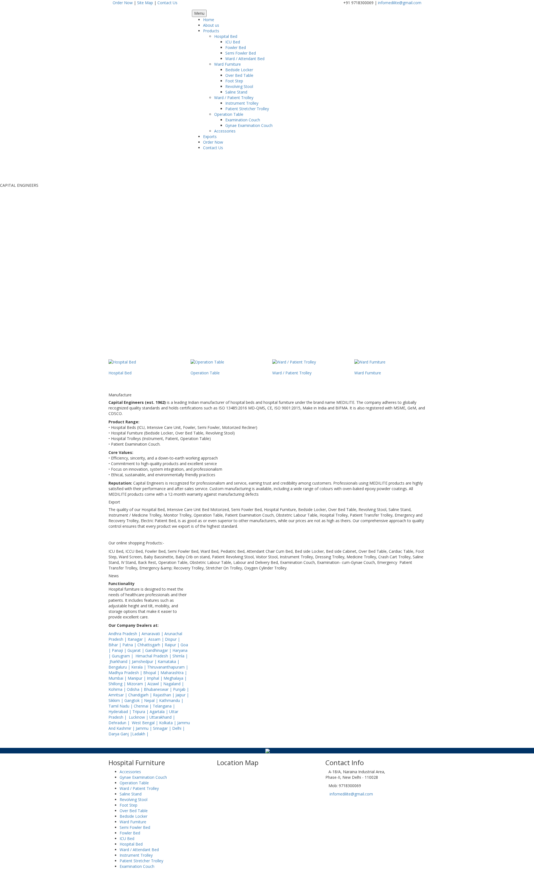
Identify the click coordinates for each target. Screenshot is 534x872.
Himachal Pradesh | (153, 656)
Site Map (145, 2)
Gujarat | (136, 650)
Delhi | (178, 728)
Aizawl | (155, 683)
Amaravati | (153, 633)
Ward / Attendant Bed (244, 58)
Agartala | (159, 711)
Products (211, 30)
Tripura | (141, 711)
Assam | (156, 639)
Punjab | (181, 689)
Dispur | (172, 639)
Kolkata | (168, 722)
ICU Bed (232, 42)
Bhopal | (151, 672)
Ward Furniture (227, 64)
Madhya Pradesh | (125, 672)
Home (208, 19)
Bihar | (115, 644)
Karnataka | (168, 661)
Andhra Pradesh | (125, 633)
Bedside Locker (239, 69)
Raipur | (173, 644)
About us (211, 25)
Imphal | (155, 678)
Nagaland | (173, 683)
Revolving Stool (239, 86)
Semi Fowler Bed (240, 53)
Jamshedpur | (145, 661)
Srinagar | (162, 728)
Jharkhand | (121, 661)
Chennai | (143, 706)
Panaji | (119, 650)
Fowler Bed (235, 47)
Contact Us (167, 2)
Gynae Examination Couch (249, 125)
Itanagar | (137, 639)
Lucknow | (139, 717)
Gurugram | (123, 656)
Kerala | (139, 667)
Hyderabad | (120, 711)
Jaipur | (182, 694)
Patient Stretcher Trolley (247, 108)
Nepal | (151, 700)
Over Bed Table (239, 75)
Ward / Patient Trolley (233, 97)
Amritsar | (118, 694)
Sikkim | (116, 700)
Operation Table (228, 114)
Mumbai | (118, 678)
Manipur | (137, 678)
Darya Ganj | (120, 733)
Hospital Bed (225, 36)
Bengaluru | (119, 667)
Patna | (129, 644)
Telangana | (164, 706)
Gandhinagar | (158, 650)
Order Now (123, 2)
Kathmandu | (171, 700)
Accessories (225, 131)
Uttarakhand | (162, 717)
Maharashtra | (173, 672)
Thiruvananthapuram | (167, 667)
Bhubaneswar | (158, 689)
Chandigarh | (140, 694)
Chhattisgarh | (151, 644)
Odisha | (135, 689)
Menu (199, 13)
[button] (99, 273)
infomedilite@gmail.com (399, 2)
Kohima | (117, 689)
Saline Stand (236, 92)
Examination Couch (242, 119)
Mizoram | (137, 683)
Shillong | (117, 683)
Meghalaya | (175, 678)
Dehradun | (119, 722)
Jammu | (144, 728)
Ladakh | (140, 733)
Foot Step (234, 80)
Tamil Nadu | (121, 706)
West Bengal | (145, 722)
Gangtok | (134, 700)
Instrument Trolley (241, 103)
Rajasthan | (164, 694)
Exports (210, 136)
